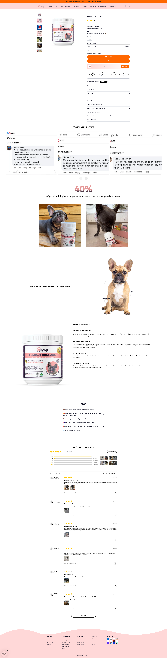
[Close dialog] (107, 316)
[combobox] (96, 339)
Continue (96, 348)
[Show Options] (106, 339)
